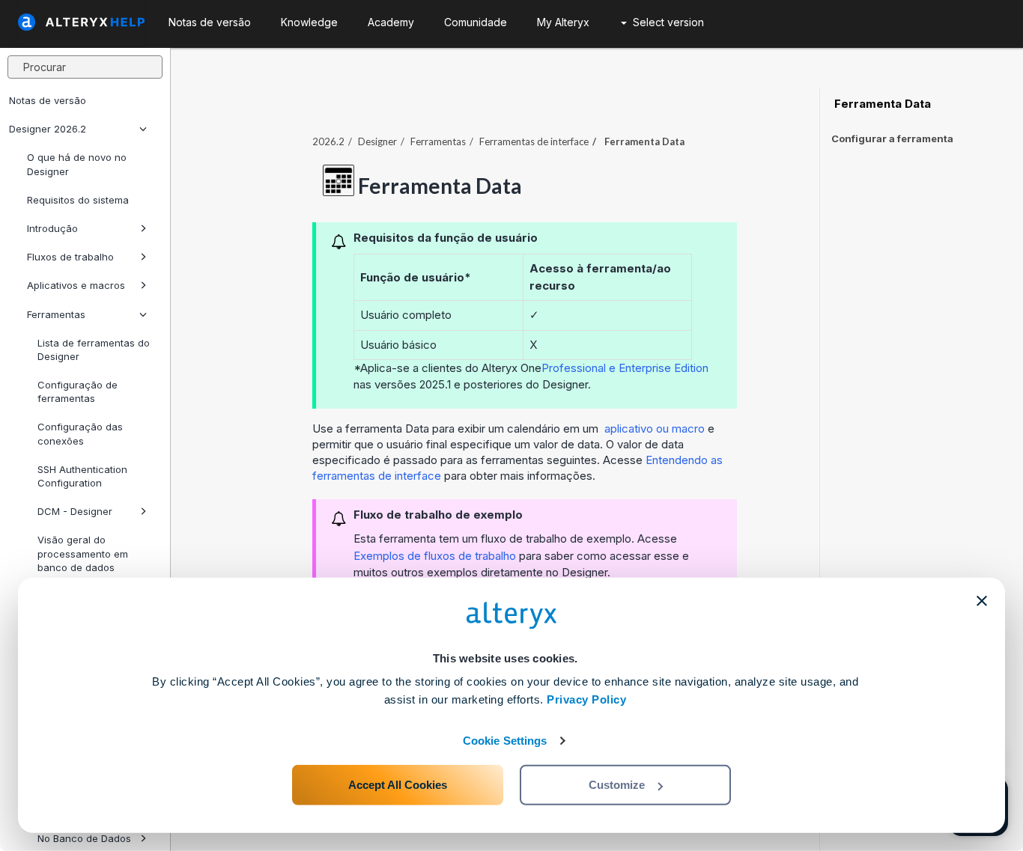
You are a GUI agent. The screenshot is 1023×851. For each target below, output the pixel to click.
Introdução (52, 228)
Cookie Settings (505, 740)
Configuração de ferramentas (77, 391)
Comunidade (475, 22)
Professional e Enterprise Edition (624, 368)
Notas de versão (47, 100)
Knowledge (309, 22)
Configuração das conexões (80, 433)
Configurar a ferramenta (892, 138)
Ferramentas (56, 314)
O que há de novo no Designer (77, 164)
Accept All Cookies (397, 784)
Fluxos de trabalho (70, 257)
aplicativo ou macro (656, 428)
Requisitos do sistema (78, 200)
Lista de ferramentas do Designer (93, 349)
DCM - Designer (74, 511)
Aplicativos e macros (76, 285)
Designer (377, 141)
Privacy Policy (586, 699)
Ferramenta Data (881, 104)
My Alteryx (563, 22)
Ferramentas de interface (534, 141)
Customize (617, 784)
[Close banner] (982, 601)
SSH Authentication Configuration (82, 476)
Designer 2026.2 (47, 129)
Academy (391, 22)
